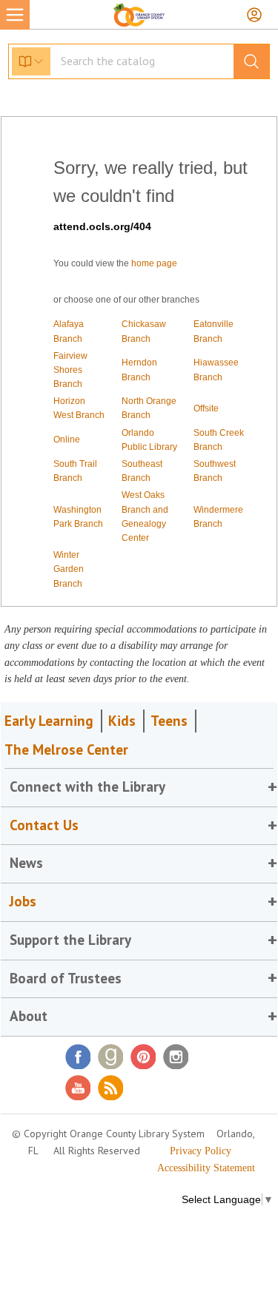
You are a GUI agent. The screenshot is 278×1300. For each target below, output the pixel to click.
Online (66, 439)
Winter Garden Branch (68, 569)
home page (154, 263)
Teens (169, 721)
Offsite (206, 408)
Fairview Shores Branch (70, 370)
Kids (122, 721)
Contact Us (44, 825)
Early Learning (48, 721)
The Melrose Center (66, 749)
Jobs (23, 901)
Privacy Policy (200, 1150)
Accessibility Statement (206, 1167)
